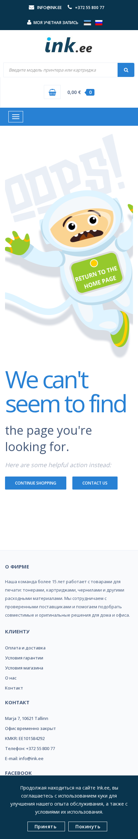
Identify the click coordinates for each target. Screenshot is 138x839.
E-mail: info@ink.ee (24, 758)
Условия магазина (24, 668)
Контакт (14, 688)
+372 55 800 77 (89, 7)
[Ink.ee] (69, 42)
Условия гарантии (24, 658)
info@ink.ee (49, 7)
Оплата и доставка (25, 648)
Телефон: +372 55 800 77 (30, 748)
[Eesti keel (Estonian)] (87, 22)
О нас (10, 678)
